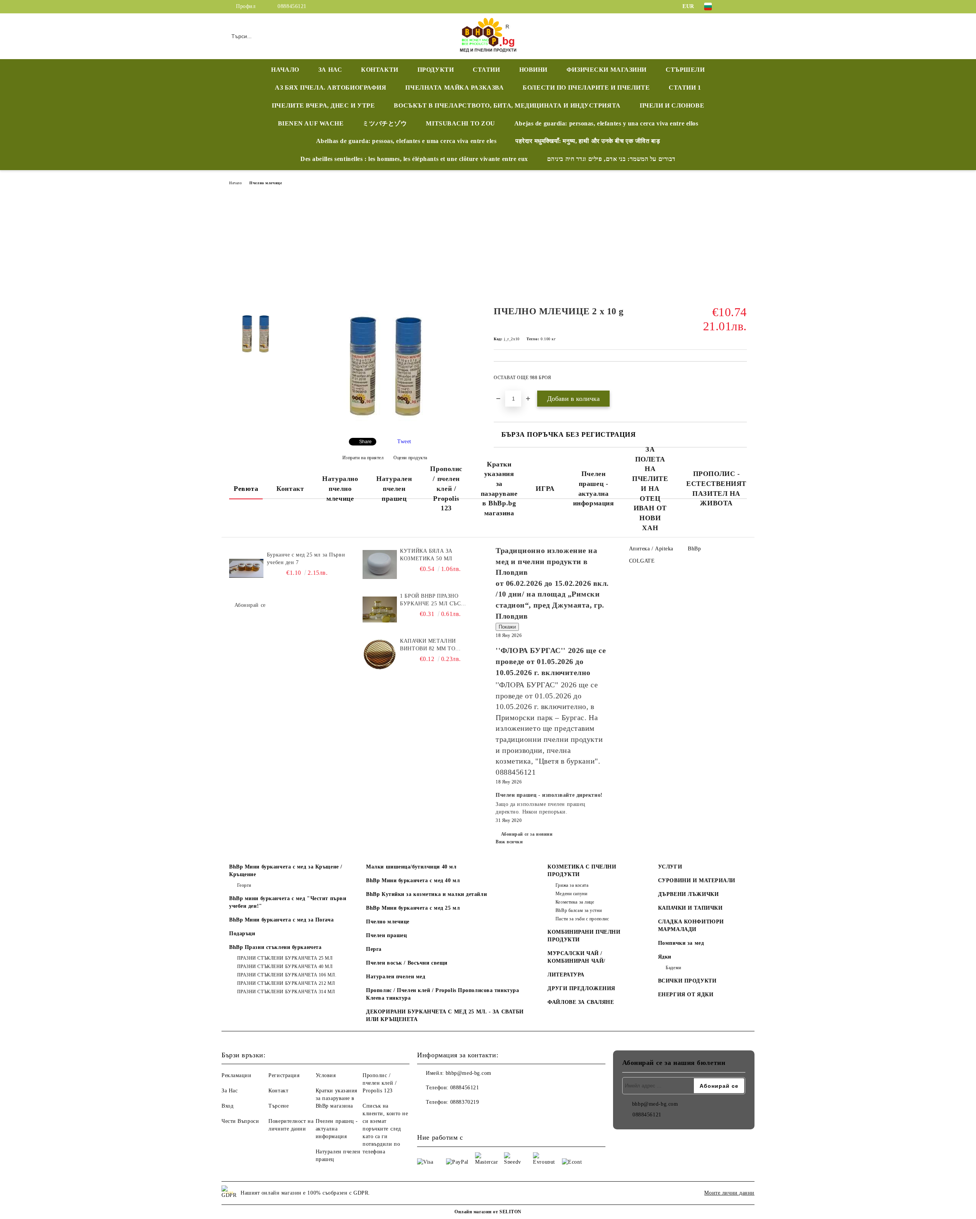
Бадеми (673, 967)
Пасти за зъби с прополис (582, 918)
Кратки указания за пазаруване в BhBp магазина (336, 1098)
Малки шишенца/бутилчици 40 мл (411, 867)
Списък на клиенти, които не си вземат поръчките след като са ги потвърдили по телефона (385, 1129)
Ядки (664, 957)
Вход (227, 1106)
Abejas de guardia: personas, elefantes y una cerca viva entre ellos (606, 123)
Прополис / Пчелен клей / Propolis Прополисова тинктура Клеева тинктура (442, 994)
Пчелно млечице (265, 183)
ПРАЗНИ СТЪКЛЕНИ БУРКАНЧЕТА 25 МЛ (284, 958)
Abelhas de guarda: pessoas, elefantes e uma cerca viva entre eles (406, 141)
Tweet (404, 441)
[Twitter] (742, 6)
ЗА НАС (330, 69)
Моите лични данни (729, 1193)
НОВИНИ (533, 69)
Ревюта (246, 488)
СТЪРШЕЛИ (685, 69)
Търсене (278, 1106)
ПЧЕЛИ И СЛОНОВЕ (672, 105)
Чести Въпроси (240, 1121)
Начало (235, 183)
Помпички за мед (681, 943)
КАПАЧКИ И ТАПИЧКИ (690, 908)
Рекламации (237, 1075)
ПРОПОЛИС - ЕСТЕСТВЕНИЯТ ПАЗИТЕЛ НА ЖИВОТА (716, 488)
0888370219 (464, 1102)
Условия (326, 1075)
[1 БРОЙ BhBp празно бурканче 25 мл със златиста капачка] (380, 609)
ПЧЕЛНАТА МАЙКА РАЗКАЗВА (454, 87)
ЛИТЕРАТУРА (565, 975)
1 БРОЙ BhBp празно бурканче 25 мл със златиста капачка (430, 600)
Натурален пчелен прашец (394, 488)
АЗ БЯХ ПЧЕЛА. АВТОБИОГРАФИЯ (330, 87)
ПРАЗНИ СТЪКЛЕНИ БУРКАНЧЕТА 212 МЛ (286, 983)
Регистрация (283, 1075)
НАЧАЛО (285, 69)
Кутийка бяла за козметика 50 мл (426, 554)
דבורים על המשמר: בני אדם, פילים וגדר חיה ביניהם (611, 159)
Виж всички (509, 841)
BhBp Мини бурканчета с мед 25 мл (413, 908)
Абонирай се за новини (526, 834)
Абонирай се (250, 605)
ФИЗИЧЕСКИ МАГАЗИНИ (607, 69)
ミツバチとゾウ (385, 123)
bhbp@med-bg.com (468, 1073)
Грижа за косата (571, 885)
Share (365, 441)
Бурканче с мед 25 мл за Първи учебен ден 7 (306, 558)
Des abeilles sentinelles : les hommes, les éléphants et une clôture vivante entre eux (414, 159)
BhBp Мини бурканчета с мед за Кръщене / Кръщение (285, 870)
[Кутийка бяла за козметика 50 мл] (380, 564)
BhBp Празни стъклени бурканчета (275, 947)
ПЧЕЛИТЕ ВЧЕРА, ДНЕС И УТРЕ (323, 105)
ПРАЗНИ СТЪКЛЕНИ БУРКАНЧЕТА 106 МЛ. (287, 975)
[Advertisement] (488, 248)
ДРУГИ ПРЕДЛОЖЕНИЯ (581, 988)
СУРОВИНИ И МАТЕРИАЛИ (696, 880)
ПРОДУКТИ (435, 69)
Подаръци (242, 933)
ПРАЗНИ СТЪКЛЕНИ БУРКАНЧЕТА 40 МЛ (284, 966)
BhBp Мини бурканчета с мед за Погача (281, 920)
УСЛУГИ (670, 867)
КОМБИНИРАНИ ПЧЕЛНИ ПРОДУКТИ (583, 935)
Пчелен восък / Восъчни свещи (407, 963)
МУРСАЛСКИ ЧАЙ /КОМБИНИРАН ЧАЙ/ (576, 957)
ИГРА (545, 488)
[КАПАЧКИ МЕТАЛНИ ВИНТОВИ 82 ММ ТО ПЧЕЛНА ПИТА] (380, 654)
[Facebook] (731, 6)
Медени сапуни (571, 893)
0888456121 (292, 6)
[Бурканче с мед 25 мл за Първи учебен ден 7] (246, 568)
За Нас (230, 1091)
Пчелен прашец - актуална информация (593, 488)
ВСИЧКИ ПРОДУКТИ (687, 981)
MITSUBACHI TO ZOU (460, 123)
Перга (374, 949)
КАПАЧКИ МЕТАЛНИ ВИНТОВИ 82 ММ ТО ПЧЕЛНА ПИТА (428, 645)
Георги (244, 885)
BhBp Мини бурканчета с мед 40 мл (413, 880)
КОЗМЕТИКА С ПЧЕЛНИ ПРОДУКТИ (581, 870)
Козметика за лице (574, 902)
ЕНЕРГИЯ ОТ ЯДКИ (685, 994)
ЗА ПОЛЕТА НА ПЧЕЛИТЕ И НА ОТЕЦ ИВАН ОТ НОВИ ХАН (650, 488)
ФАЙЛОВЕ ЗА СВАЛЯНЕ (580, 1002)
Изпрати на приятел (363, 457)
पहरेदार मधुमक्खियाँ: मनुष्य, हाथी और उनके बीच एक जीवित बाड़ (587, 141)
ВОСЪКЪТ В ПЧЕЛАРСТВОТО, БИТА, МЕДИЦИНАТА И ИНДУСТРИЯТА (507, 105)
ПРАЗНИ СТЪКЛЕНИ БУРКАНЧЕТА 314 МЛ (286, 991)
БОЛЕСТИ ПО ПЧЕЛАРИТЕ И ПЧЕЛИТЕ (586, 87)
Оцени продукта (410, 457)
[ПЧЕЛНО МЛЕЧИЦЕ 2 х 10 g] (384, 425)
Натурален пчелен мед (395, 976)
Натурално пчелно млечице (340, 488)
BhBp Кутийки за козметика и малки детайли (426, 894)
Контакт (290, 488)
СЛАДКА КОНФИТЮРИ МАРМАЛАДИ (691, 925)
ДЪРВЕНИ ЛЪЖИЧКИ (688, 894)
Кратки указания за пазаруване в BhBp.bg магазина (499, 488)
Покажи (507, 627)
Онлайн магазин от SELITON (488, 1211)
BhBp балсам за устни (578, 910)
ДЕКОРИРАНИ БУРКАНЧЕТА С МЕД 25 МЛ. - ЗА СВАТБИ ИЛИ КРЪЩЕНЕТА (445, 1015)
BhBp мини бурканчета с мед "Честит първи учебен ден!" (287, 902)
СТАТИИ (486, 69)
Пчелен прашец (386, 935)
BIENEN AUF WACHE (311, 123)
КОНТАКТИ (379, 69)
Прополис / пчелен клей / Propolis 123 (446, 488)
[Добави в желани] (741, 379)
